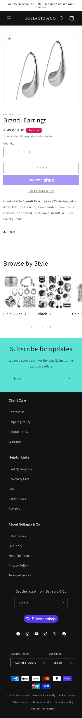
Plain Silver (12, 313)
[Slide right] (51, 327)
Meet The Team (19, 556)
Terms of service (20, 575)
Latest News (17, 499)
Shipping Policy (19, 422)
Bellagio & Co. (24, 695)
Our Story (15, 546)
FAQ (11, 489)
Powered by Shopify (44, 695)
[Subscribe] (68, 379)
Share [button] (12, 232)
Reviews (14, 508)
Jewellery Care (19, 479)
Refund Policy (18, 432)
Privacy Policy (18, 565)
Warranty (15, 441)
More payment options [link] (41, 190)
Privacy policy (21, 702)
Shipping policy (64, 702)
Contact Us (16, 412)
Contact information (43, 708)
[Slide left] (31, 327)
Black (42, 313)
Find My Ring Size (21, 469)
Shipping (24, 136)
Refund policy (67, 695)
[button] (9, 18)
